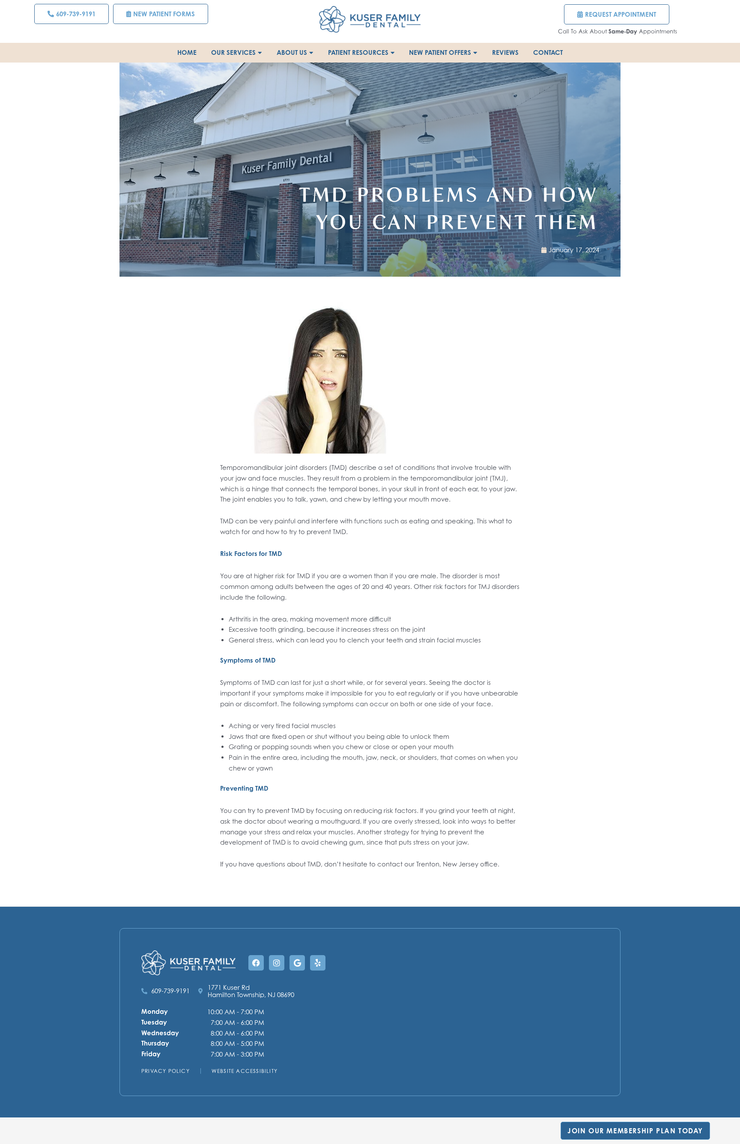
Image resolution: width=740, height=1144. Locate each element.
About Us (292, 52)
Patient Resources (358, 52)
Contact (548, 52)
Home (187, 52)
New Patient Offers (440, 52)
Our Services (233, 52)
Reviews (505, 52)
